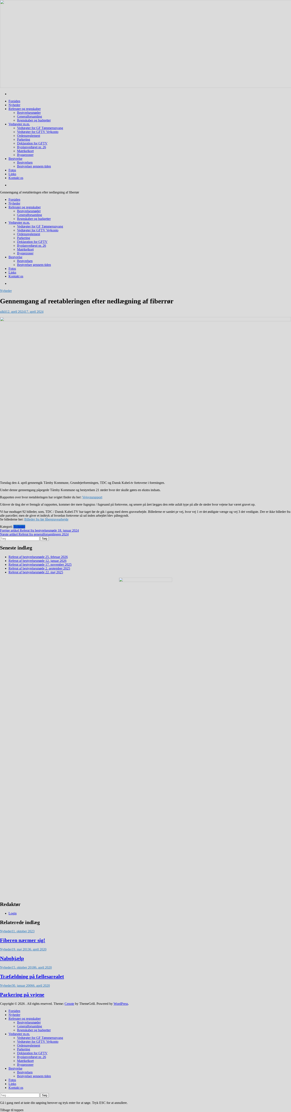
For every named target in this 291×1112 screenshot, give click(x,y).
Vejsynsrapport (92, 497)
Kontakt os (16, 178)
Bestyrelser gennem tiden (34, 166)
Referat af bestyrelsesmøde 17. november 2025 (40, 564)
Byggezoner (25, 155)
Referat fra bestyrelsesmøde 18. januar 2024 (39, 530)
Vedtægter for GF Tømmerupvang (40, 128)
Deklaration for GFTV (32, 143)
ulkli (3, 311)
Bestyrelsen (25, 162)
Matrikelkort (25, 151)
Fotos (12, 170)
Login (13, 913)
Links (12, 174)
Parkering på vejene (22, 994)
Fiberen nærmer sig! (22, 940)
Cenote (69, 1003)
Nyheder (14, 105)
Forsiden (14, 101)
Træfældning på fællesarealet (32, 976)
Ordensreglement (28, 135)
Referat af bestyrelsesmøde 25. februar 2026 (38, 557)
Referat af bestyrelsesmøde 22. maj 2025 (36, 572)
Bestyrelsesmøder (29, 112)
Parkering (23, 139)
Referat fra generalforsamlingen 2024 (34, 534)
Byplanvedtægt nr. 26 (31, 147)
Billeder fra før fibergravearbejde (46, 519)
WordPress (121, 1003)
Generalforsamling (29, 116)
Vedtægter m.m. (19, 124)
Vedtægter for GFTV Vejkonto (37, 132)
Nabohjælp (12, 958)
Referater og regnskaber (25, 109)
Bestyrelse (15, 158)
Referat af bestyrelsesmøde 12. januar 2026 (37, 560)
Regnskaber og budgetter (34, 120)
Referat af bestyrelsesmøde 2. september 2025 (39, 568)
